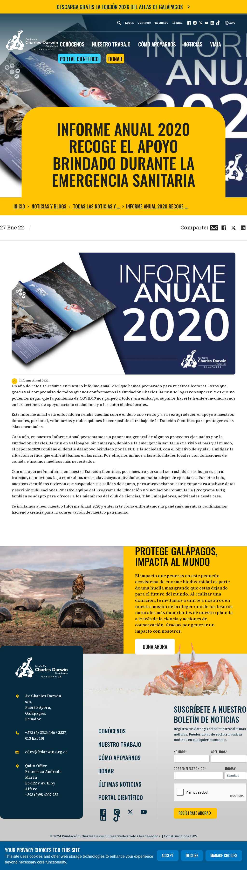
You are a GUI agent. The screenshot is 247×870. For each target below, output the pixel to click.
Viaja (215, 44)
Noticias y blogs (49, 206)
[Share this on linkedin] (243, 227)
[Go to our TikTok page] (115, 816)
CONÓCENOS (72, 44)
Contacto (144, 23)
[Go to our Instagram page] (115, 810)
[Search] (119, 22)
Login (129, 23)
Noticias (193, 44)
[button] (189, 23)
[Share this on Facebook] (224, 227)
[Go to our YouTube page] (142, 810)
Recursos (161, 23)
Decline (192, 855)
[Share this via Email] (214, 227)
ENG (232, 23)
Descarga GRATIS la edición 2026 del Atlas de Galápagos (120, 7)
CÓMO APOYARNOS (157, 44)
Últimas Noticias (119, 784)
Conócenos (112, 731)
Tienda (177, 23)
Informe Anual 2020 (82, 506)
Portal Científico (79, 59)
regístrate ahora (193, 813)
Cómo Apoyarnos (119, 757)
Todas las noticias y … (96, 206)
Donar (115, 59)
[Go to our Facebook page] (101, 810)
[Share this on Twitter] (233, 227)
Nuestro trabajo (111, 44)
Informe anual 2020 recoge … (157, 206)
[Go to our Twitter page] (128, 810)
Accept (168, 855)
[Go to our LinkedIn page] (101, 816)
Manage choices (223, 855)
